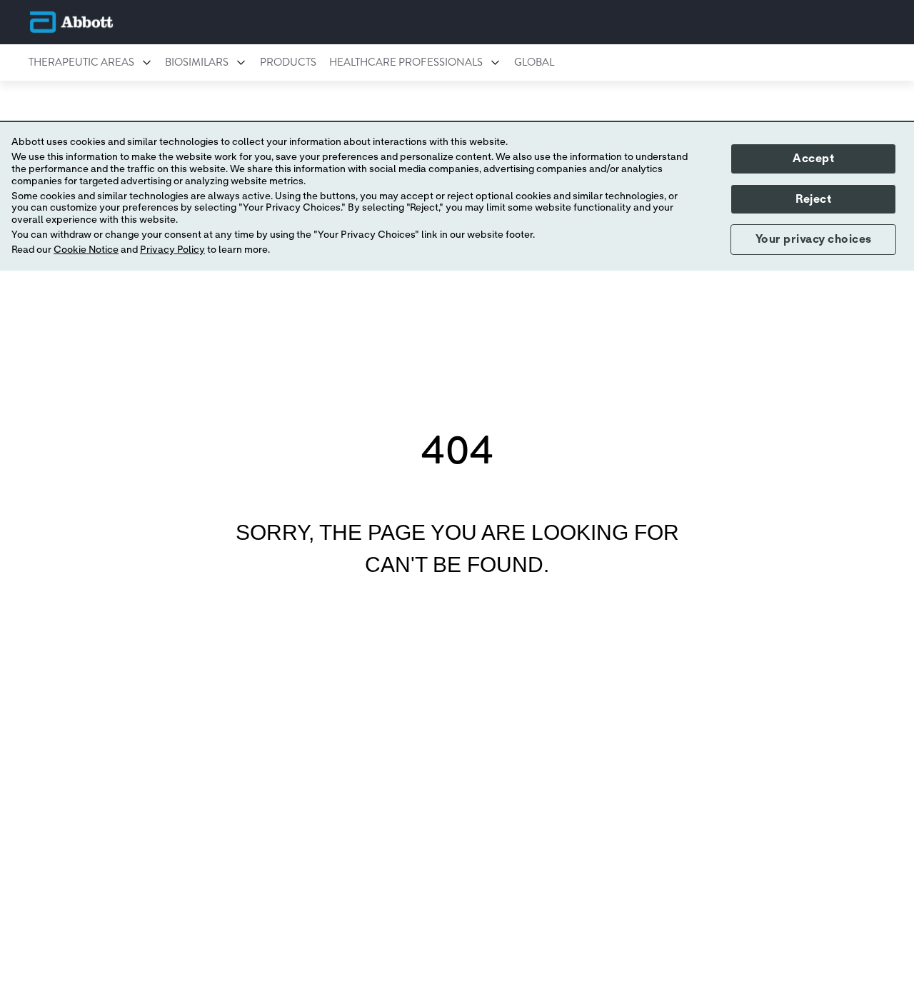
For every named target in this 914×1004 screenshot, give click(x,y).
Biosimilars (196, 62)
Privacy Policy (172, 249)
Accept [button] (813, 158)
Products (288, 62)
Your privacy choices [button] (813, 239)
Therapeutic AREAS (81, 62)
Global (534, 62)
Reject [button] (813, 198)
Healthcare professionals (406, 62)
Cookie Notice (86, 249)
